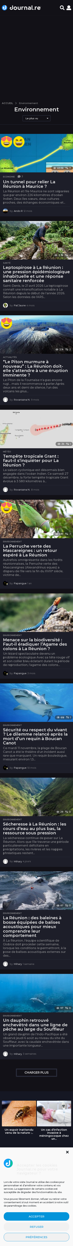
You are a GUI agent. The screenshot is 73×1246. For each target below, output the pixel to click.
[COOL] (6, 141)
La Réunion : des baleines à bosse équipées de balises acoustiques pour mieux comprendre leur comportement (32, 926)
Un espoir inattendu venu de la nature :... (19, 1131)
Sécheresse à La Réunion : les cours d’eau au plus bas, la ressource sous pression (34, 828)
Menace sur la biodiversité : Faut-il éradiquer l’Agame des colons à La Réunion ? (35, 644)
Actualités (10, 357)
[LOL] (19, 141)
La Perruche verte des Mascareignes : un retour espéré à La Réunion (30, 551)
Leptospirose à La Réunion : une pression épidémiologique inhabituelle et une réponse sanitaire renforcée (36, 274)
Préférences (36, 1237)
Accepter (36, 1216)
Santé (6, 263)
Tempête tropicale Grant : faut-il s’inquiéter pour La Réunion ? (31, 461)
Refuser (36, 1227)
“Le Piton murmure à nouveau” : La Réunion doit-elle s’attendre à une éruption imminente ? (35, 368)
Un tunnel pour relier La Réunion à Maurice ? (29, 184)
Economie (9, 177)
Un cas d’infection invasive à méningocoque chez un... (54, 1134)
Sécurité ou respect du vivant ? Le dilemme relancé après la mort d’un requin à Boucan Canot (35, 736)
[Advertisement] (36, 56)
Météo (7, 452)
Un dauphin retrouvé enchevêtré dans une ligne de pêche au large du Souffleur (35, 1025)
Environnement (12, 541)
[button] (67, 1152)
